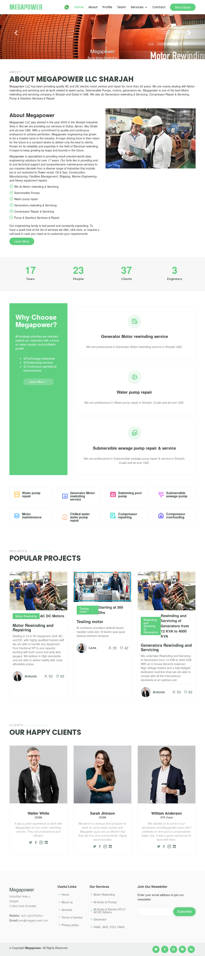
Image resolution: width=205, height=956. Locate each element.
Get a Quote (183, 7)
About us (67, 902)
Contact (159, 7)
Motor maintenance (32, 515)
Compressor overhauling (175, 515)
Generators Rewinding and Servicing (166, 647)
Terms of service (71, 917)
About (93, 7)
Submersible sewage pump (176, 494)
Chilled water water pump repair (80, 517)
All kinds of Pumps (105, 902)
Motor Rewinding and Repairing (33, 627)
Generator (100, 919)
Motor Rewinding (104, 894)
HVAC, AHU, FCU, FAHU (109, 927)
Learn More (21, 241)
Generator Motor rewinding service (82, 496)
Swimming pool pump (130, 494)
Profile (107, 7)
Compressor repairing (127, 515)
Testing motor (90, 621)
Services (137, 7)
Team (121, 7)
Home (78, 7)
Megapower (26, 7)
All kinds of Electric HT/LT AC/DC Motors (109, 910)
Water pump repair (31, 494)
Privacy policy (70, 925)
